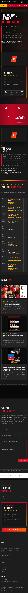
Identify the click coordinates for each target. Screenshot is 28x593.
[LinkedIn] (8, 555)
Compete (4, 564)
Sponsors (4, 569)
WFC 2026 (4, 567)
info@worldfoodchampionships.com (10, 581)
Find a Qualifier (14, 529)
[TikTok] (10, 555)
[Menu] (25, 2)
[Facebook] (2, 555)
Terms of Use (10, 590)
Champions (4, 565)
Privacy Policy (3, 590)
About (3, 562)
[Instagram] (5, 555)
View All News (21, 279)
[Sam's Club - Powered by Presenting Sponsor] (14, 45)
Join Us (3, 573)
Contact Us (4, 579)
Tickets (3, 571)
